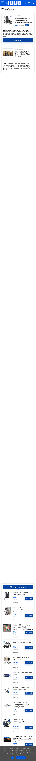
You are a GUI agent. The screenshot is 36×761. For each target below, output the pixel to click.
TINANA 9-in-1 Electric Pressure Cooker (20, 594)
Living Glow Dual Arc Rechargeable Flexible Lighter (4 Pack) (21, 705)
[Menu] (2, 2)
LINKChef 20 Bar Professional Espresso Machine (21, 610)
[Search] (24, 2)
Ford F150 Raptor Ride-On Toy (22, 643)
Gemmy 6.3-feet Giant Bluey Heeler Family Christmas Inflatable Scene (23, 627)
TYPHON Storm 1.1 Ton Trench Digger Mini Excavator (20, 722)
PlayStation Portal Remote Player (22, 673)
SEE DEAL (18, 40)
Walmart (15, 603)
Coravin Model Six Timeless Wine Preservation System (23, 20)
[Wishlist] (33, 3)
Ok (13, 758)
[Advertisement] (18, 561)
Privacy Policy (20, 758)
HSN (14, 715)
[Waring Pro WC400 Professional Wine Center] (8, 54)
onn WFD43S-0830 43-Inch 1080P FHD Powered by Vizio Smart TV (23, 739)
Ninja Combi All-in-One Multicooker (21, 658)
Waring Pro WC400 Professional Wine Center (23, 54)
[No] (33, 754)
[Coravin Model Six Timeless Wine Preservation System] (8, 20)
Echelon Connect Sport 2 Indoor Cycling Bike (22, 688)
